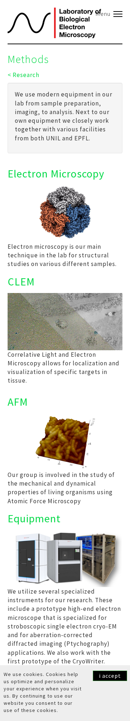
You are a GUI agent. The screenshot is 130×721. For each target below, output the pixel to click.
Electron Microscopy (56, 173)
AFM (18, 402)
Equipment (34, 518)
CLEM (21, 281)
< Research (23, 75)
